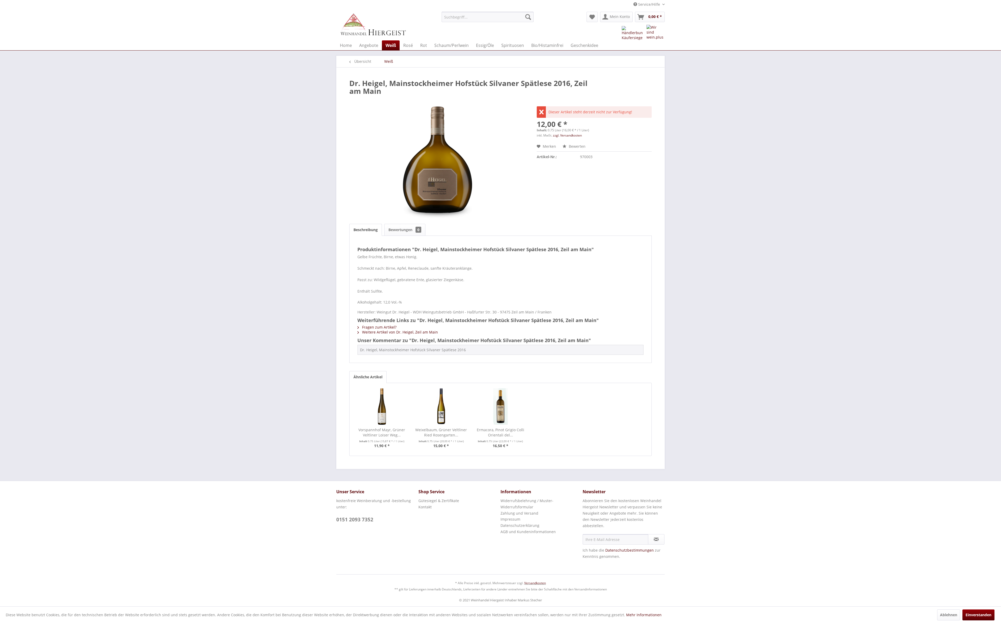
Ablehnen (948, 614)
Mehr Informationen (644, 614)
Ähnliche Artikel (367, 376)
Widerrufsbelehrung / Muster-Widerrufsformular (526, 503)
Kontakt (425, 506)
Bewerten (576, 146)
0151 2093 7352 (354, 519)
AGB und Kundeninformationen (528, 531)
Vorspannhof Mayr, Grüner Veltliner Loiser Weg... (381, 432)
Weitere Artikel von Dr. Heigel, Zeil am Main (399, 332)
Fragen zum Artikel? (378, 327)
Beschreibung (365, 229)
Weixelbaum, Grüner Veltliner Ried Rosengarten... (441, 432)
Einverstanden (978, 614)
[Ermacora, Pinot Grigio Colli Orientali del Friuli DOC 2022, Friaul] (500, 406)
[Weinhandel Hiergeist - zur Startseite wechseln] (373, 25)
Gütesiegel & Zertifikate (438, 500)
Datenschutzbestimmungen (629, 550)
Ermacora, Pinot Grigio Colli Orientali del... (500, 432)
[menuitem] (488, 17)
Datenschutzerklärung (519, 525)
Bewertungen (403, 229)
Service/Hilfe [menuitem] (649, 4)
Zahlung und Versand (519, 513)
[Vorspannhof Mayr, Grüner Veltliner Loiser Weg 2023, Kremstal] (382, 406)
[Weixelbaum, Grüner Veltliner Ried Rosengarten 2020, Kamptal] (441, 406)
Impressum (510, 519)
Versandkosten (535, 583)
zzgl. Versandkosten (567, 135)
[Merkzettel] (592, 17)
